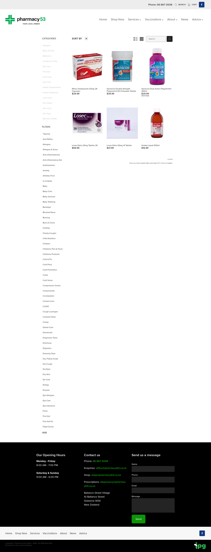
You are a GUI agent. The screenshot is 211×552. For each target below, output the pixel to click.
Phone (135, 475)
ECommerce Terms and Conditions (18, 545)
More (44, 432)
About (171, 19)
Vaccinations (153, 19)
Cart (194, 4)
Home (103, 19)
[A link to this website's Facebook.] (201, 4)
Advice (197, 19)
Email (134, 486)
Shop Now (117, 19)
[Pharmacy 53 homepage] (25, 20)
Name (134, 464)
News (184, 19)
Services (134, 19)
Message (136, 496)
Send (139, 519)
